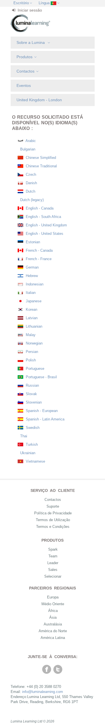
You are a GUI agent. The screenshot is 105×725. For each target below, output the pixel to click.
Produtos (24, 57)
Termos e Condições (52, 526)
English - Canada (39, 208)
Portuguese (34, 368)
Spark (53, 549)
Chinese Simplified (40, 158)
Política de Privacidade (53, 513)
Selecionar (52, 576)
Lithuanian (33, 326)
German (32, 267)
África (53, 611)
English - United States (44, 233)
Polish (30, 360)
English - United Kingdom (46, 225)
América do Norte (53, 631)
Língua (44, 3)
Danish (31, 183)
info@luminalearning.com (42, 692)
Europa (53, 597)
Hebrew (31, 276)
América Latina (53, 638)
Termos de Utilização (53, 520)
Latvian (31, 318)
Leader (52, 563)
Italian (30, 293)
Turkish (31, 444)
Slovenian (33, 402)
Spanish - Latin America (44, 419)
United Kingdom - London (39, 100)
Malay (30, 335)
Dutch (30, 191)
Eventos (24, 85)
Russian (32, 385)
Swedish (32, 427)
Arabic (30, 141)
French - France (38, 259)
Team (52, 556)
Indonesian (34, 284)
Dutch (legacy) (31, 200)
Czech (30, 174)
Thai (23, 436)
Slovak (31, 394)
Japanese (33, 301)
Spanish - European (41, 411)
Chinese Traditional (41, 166)
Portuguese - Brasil (41, 377)
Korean (31, 309)
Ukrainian (27, 453)
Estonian (32, 242)
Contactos (25, 71)
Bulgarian (27, 149)
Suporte (52, 506)
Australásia (53, 624)
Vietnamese (35, 461)
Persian (31, 352)
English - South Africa (43, 217)
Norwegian (34, 343)
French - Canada (39, 250)
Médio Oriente (52, 604)
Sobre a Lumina (31, 42)
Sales (52, 570)
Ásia (53, 617)
